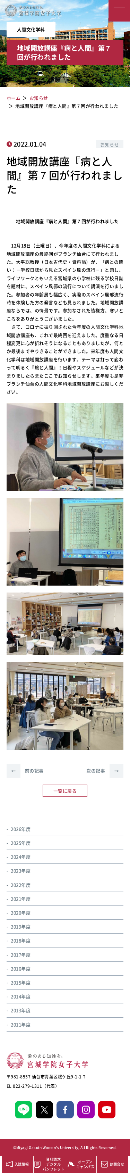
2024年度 (21, 856)
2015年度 (21, 982)
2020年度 (21, 912)
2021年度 (21, 898)
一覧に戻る (65, 790)
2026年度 (21, 829)
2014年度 (21, 996)
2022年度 (21, 885)
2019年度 (21, 926)
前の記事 (27, 770)
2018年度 (21, 940)
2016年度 (21, 968)
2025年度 (21, 842)
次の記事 (102, 770)
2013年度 (21, 1010)
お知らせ (109, 144)
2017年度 (21, 954)
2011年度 (21, 1024)
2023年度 (21, 870)
